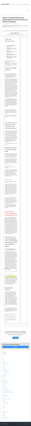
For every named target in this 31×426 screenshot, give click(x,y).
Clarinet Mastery (5, 4)
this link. (8, 144)
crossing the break (5, 372)
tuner (3, 410)
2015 (3, 357)
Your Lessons (16, 4)
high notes (4, 383)
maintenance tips (5, 388)
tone (3, 405)
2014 (3, 355)
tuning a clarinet (4, 412)
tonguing (3, 407)
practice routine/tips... (5, 395)
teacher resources (5, 403)
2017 (3, 360)
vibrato (3, 413)
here (9, 62)
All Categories (4, 353)
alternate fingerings (5, 363)
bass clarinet (4, 368)
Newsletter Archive (26, 4)
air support (4, 362)
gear (3, 378)
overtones (4, 393)
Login (28, 10)
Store (12, 4)
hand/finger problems (5, 382)
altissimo (3, 365)
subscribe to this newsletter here (9, 60)
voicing (3, 415)
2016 (3, 358)
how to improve (4, 385)
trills (3, 408)
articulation (4, 367)
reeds (12, 23)
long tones (4, 387)
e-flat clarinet (4, 373)
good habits (4, 380)
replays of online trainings (6, 398)
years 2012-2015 (15, 23)
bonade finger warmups (6, 370)
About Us (20, 4)
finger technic (4, 377)
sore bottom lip (4, 402)
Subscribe (15, 337)
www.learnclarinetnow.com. (8, 311)
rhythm (3, 400)
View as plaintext (15, 26)
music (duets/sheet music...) (6, 23)
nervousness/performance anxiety (7, 392)
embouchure (4, 375)
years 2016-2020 (4, 418)
